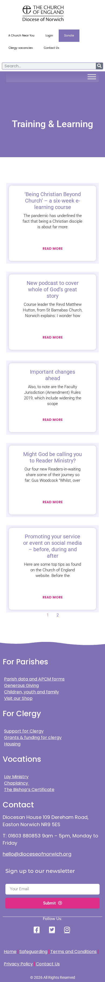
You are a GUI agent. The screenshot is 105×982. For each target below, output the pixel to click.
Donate (69, 36)
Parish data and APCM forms (34, 679)
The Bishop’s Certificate (29, 789)
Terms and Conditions (73, 951)
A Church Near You (21, 36)
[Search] (99, 66)
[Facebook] (37, 929)
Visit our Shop (18, 698)
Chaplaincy (16, 783)
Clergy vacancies (21, 48)
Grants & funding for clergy (33, 737)
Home (10, 951)
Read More (53, 248)
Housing (12, 744)
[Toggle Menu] (92, 76)
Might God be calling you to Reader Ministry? (52, 457)
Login (49, 36)
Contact (18, 805)
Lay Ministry (16, 777)
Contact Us (51, 48)
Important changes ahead (52, 375)
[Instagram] (67, 929)
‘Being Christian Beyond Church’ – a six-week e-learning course (52, 200)
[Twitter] (52, 929)
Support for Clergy (24, 731)
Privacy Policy (18, 964)
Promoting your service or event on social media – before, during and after (52, 546)
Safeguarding (33, 951)
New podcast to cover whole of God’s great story (53, 289)
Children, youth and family (31, 692)
